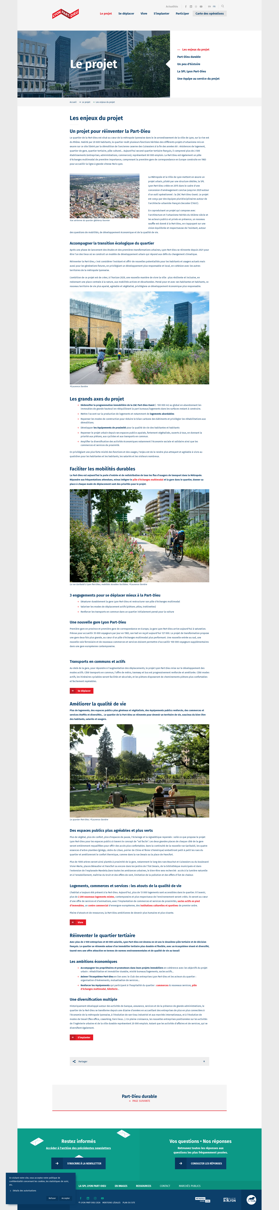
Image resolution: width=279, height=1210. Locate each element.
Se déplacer (126, 13)
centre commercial (98, 905)
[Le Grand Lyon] (202, 1200)
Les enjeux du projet (195, 49)
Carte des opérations (210, 13)
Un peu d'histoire (188, 64)
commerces (162, 985)
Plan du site (129, 1202)
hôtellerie (112, 989)
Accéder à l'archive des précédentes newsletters (78, 1148)
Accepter (66, 1198)
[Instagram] (195, 6)
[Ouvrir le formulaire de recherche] (223, 6)
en (209, 6)
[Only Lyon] (251, 1200)
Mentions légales (111, 1202)
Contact (165, 1186)
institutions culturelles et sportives (159, 905)
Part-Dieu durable (189, 57)
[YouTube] (201, 6)
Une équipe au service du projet (198, 78)
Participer (182, 13)
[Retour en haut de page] (204, 1061)
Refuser (52, 1198)
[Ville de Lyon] (229, 1200)
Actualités (172, 6)
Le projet (106, 13)
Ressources (143, 1186)
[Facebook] (185, 6)
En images (121, 1186)
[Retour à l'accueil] (65, 14)
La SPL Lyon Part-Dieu (191, 71)
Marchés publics (190, 1186)
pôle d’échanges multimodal (148, 479)
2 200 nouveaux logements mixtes (96, 896)
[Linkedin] (190, 6)
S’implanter (161, 13)
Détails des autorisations (24, 1190)
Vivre (144, 13)
